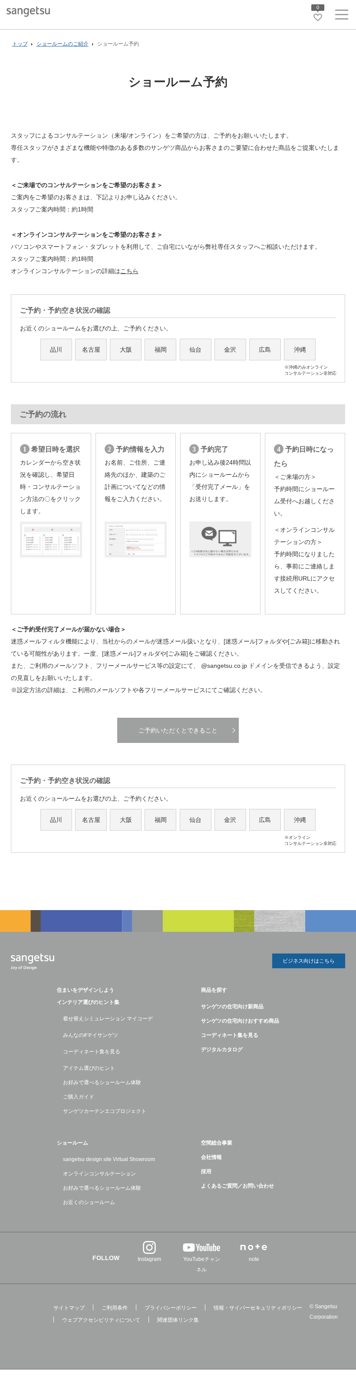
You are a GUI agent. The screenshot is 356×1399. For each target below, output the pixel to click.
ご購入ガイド (78, 1097)
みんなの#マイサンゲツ (90, 1035)
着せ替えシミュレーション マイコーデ (108, 1019)
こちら (129, 270)
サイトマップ (69, 1308)
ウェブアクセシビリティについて (101, 1320)
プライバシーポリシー (171, 1308)
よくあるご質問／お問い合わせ (237, 1186)
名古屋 (91, 349)
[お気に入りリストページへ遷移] (317, 17)
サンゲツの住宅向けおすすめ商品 (240, 1021)
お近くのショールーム (89, 1202)
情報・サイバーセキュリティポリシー (258, 1308)
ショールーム (72, 1143)
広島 (265, 349)
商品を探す (214, 990)
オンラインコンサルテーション (99, 1174)
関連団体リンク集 (178, 1320)
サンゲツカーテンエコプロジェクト (104, 1111)
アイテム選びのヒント (89, 1068)
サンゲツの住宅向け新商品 (232, 1006)
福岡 (161, 349)
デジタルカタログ (222, 1049)
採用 (206, 1171)
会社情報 (211, 1157)
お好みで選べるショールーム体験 (102, 1082)
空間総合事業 (216, 1143)
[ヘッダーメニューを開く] (341, 16)
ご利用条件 (115, 1308)
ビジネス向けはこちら (309, 961)
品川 (56, 349)
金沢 (230, 349)
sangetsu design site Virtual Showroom (109, 1159)
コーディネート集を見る (91, 1052)
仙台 (195, 349)
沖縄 (300, 353)
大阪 (126, 349)
